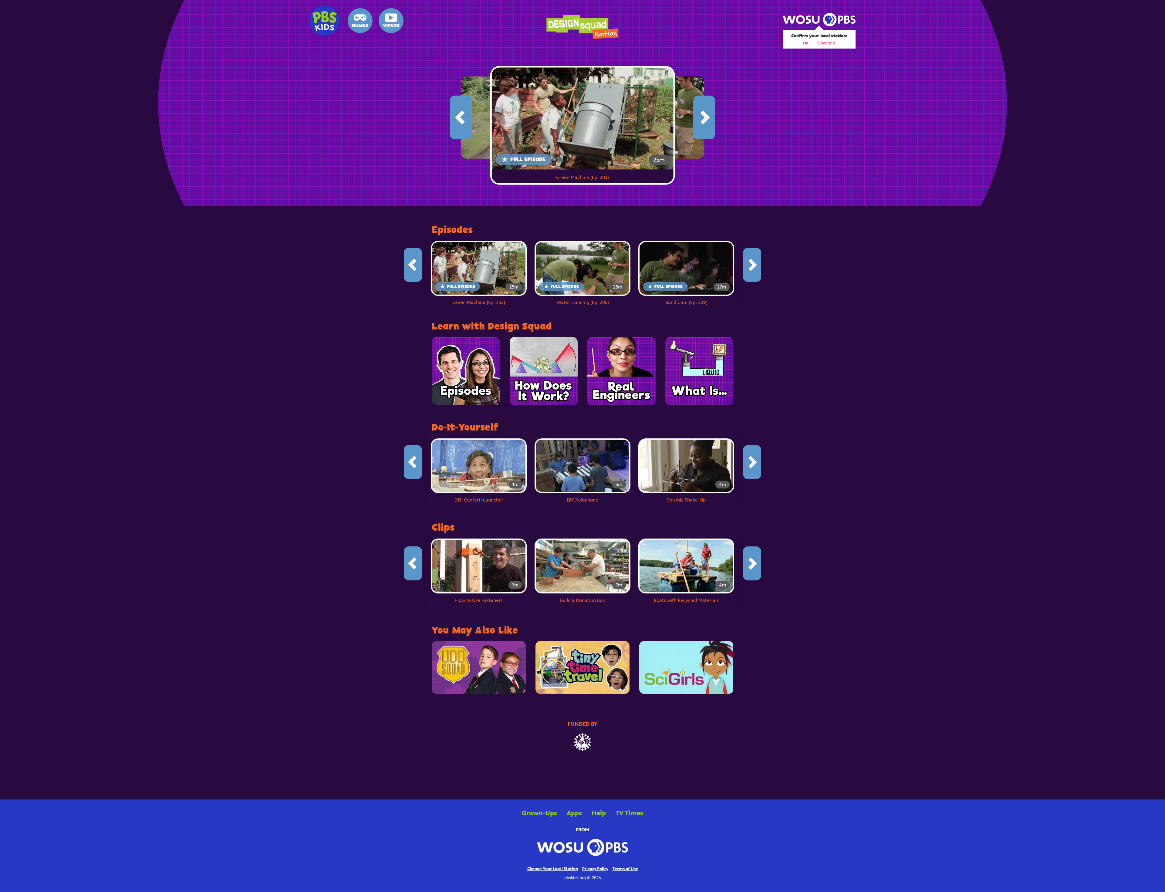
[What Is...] (699, 371)
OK (806, 43)
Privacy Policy (595, 869)
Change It (826, 43)
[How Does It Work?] (544, 371)
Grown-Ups (539, 813)
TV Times (629, 813)
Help (599, 813)
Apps (574, 813)
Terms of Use (625, 869)
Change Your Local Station (552, 869)
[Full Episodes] (466, 371)
